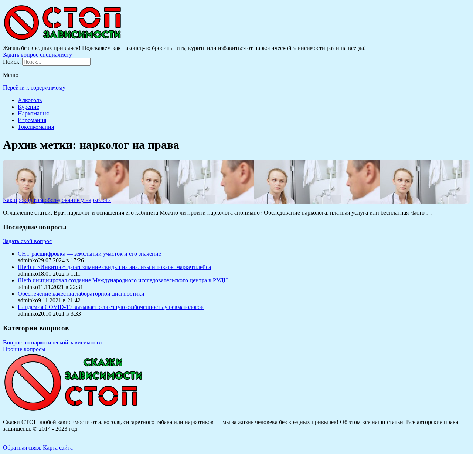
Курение (28, 107)
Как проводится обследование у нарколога (57, 200)
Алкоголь (30, 100)
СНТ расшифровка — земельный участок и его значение (89, 253)
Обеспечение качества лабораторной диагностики (81, 293)
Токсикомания (36, 127)
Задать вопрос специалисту (37, 54)
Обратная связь (22, 447)
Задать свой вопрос (27, 241)
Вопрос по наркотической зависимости (52, 342)
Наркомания (33, 113)
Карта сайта (58, 447)
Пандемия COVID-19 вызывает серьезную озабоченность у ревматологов (111, 307)
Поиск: (12, 61)
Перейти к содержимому (34, 87)
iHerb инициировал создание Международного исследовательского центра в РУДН (123, 280)
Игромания (32, 120)
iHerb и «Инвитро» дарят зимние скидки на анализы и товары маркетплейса (114, 267)
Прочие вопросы (24, 349)
